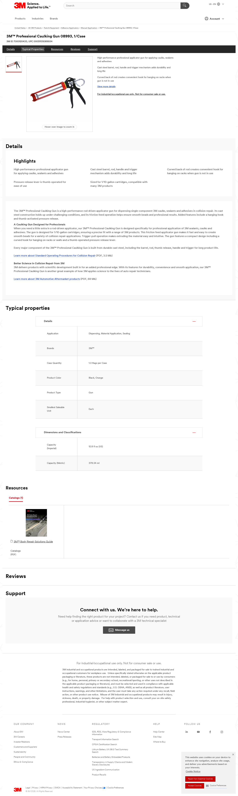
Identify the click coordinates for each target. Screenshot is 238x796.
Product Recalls (99, 775)
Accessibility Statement (72, 788)
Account (215, 19)
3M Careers (19, 737)
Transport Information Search (105, 739)
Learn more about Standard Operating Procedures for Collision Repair (55, 256)
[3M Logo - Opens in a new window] (32, 5)
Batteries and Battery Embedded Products (111, 757)
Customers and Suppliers (25, 747)
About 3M (18, 732)
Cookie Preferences (115, 788)
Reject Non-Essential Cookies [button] (200, 779)
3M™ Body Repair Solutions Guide (33, 542)
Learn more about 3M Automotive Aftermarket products (47, 279)
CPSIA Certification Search (104, 744)
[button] (216, 785)
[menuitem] (11, 49)
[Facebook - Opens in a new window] (210, 732)
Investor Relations (22, 742)
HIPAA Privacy (46, 788)
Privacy (35, 788)
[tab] (16, 498)
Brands (54, 19)
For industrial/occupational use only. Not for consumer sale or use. (131, 94)
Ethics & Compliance (23, 762)
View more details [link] (106, 86)
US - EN (212, 4)
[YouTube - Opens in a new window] (198, 732)
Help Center (158, 732)
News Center (64, 732)
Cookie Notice (193, 771)
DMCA (57, 788)
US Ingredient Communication (105, 770)
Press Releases (64, 737)
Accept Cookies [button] (194, 786)
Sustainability (20, 752)
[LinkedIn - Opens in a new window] (186, 732)
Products (20, 19)
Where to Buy (159, 742)
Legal (28, 788)
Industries (37, 19)
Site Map (157, 737)
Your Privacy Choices (93, 788)
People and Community (24, 757)
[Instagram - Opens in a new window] (221, 732)
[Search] (185, 5)
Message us (122, 630)
